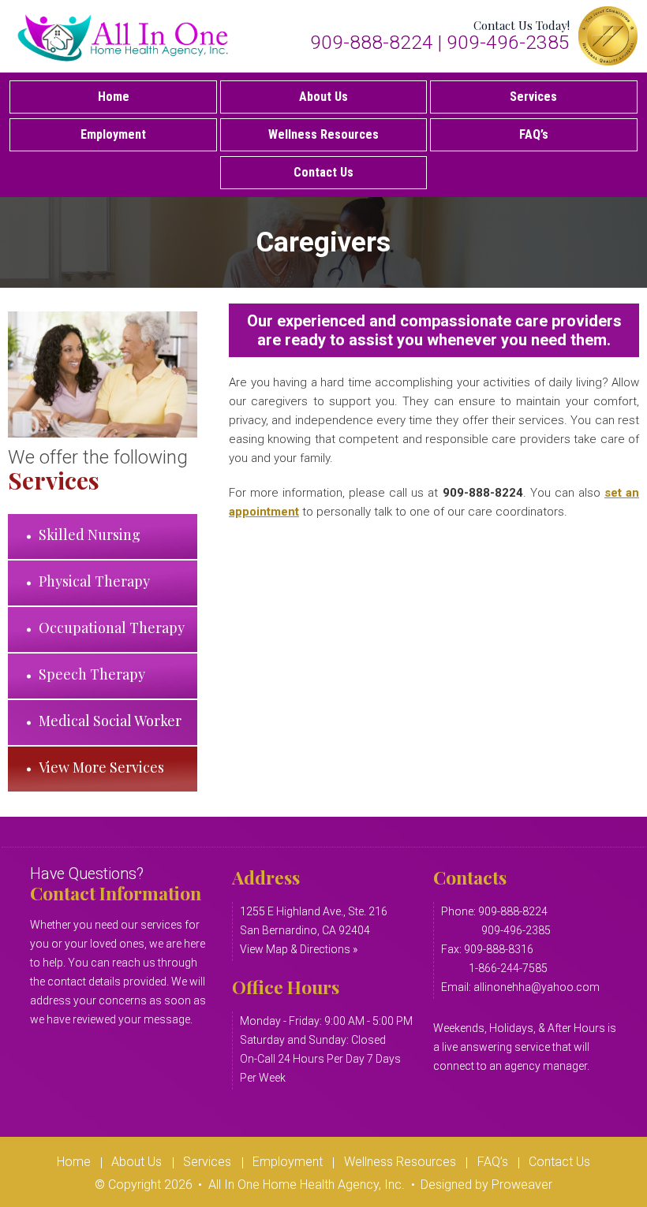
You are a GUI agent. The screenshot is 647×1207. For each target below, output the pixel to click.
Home (113, 96)
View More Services (101, 767)
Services (533, 96)
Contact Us (323, 172)
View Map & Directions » (298, 949)
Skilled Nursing (89, 534)
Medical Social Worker (110, 720)
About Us (323, 96)
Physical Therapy (94, 581)
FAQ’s (533, 134)
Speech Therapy (92, 674)
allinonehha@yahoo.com (536, 987)
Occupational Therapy (112, 627)
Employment (113, 134)
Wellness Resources (323, 134)
